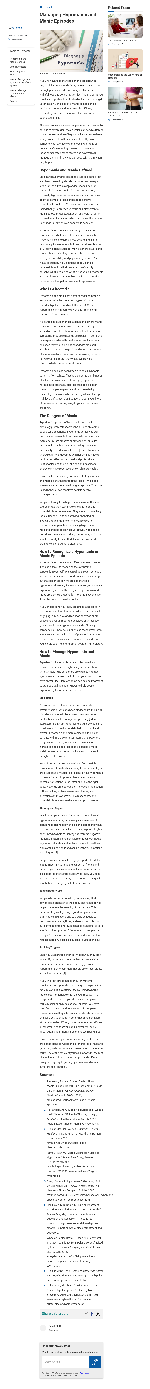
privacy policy (84, 1373)
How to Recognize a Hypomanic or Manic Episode (20, 82)
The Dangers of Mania (18, 73)
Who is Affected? (18, 66)
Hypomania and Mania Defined (18, 60)
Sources (14, 101)
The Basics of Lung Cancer (122, 40)
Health (49, 7)
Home (41, 7)
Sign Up (95, 1361)
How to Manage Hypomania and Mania (18, 93)
